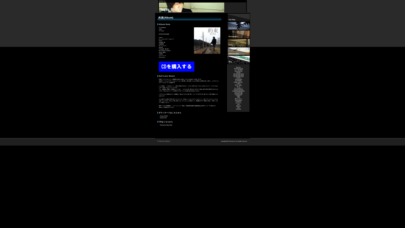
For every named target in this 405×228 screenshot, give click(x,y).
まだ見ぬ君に (238, 80)
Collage (238, 83)
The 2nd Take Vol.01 (238, 76)
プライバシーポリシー (164, 141)
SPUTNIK (238, 109)
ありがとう (238, 102)
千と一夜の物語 (238, 69)
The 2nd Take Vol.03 (238, 73)
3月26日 (238, 77)
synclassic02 (238, 94)
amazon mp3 (163, 117)
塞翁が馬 (238, 106)
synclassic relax (238, 93)
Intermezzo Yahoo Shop (166, 125)
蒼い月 (238, 86)
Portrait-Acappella (238, 89)
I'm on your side (238, 92)
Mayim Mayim (238, 100)
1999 (238, 97)
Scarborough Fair (238, 68)
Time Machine (238, 79)
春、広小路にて (238, 88)
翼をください (238, 98)
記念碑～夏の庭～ (238, 82)
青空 (238, 107)
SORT (238, 96)
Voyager (238, 72)
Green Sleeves (238, 71)
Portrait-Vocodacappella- (238, 91)
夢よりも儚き (238, 85)
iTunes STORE (164, 116)
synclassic (238, 101)
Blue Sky (238, 67)
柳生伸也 (192, 9)
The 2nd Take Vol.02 (238, 75)
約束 (238, 104)
